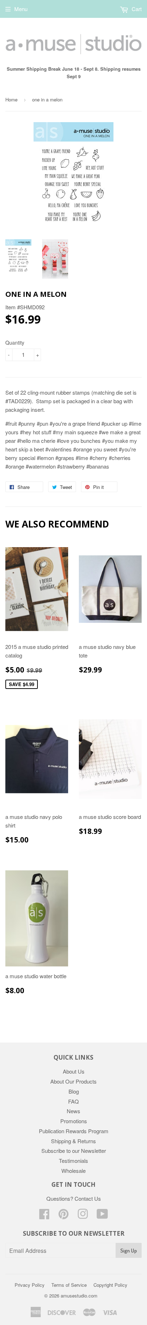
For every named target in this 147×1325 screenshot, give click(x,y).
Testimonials (73, 1160)
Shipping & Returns (73, 1141)
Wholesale (73, 1170)
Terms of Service (69, 1284)
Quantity (14, 342)
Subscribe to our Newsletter (73, 1150)
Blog (74, 1091)
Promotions (73, 1121)
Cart (136, 8)
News (73, 1111)
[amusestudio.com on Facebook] (44, 1216)
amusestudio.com (79, 1295)
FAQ (73, 1101)
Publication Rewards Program (73, 1131)
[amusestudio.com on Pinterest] (63, 1216)
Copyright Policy (110, 1284)
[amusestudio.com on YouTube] (102, 1216)
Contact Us (88, 1198)
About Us (74, 1071)
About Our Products (73, 1081)
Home (11, 99)
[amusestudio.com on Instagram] (82, 1216)
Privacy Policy (30, 1284)
